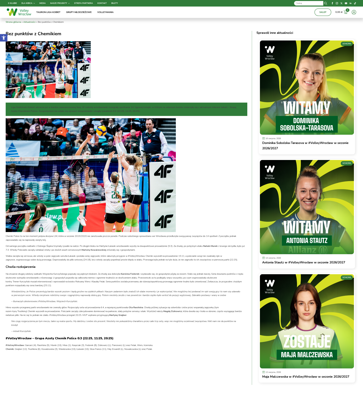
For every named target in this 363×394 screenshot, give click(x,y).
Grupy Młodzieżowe (79, 12)
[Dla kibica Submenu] (34, 3)
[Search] (325, 3)
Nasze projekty (58, 3)
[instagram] (337, 3)
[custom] (355, 3)
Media (42, 3)
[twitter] (341, 3)
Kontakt (102, 3)
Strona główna (13, 22)
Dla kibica (26, 3)
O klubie (12, 3)
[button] (3, 37)
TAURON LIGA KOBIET (48, 12)
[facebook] (332, 3)
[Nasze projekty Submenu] (69, 3)
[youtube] (346, 3)
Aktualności (29, 22)
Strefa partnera (83, 3)
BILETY (114, 3)
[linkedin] (350, 3)
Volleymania (105, 12)
